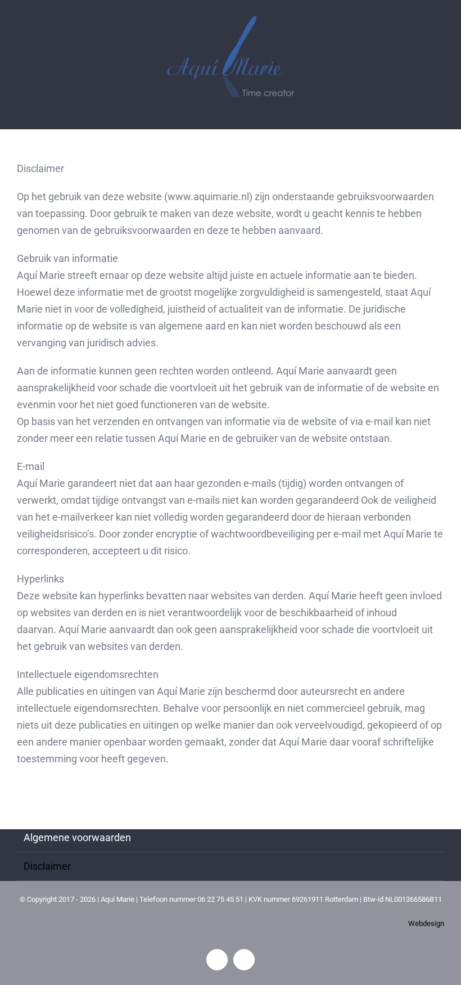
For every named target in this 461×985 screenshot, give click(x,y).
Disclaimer (47, 866)
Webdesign (426, 923)
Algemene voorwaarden (77, 837)
